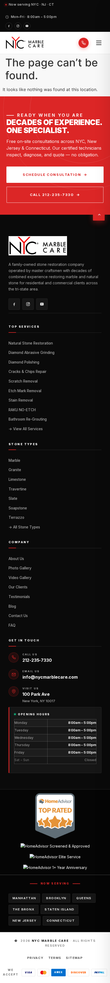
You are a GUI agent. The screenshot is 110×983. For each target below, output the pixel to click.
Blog (12, 606)
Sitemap (74, 958)
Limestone (17, 479)
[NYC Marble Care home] (24, 42)
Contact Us (18, 616)
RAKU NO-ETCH (22, 410)
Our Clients (18, 587)
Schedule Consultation (52, 174)
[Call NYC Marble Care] (83, 43)
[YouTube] (26, 25)
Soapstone (18, 508)
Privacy (35, 958)
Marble (14, 460)
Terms (54, 958)
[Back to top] (99, 215)
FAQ (12, 625)
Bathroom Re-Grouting (28, 419)
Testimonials (19, 597)
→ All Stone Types (24, 527)
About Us (16, 559)
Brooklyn (56, 898)
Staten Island (59, 909)
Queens (83, 898)
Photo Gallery (20, 568)
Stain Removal (21, 400)
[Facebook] (8, 25)
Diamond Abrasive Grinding (31, 352)
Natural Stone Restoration (31, 343)
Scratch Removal (23, 381)
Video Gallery (20, 578)
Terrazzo (16, 517)
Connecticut (61, 920)
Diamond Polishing (24, 362)
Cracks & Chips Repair (27, 371)
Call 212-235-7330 (52, 194)
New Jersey (25, 920)
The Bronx (23, 909)
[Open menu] (99, 43)
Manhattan (24, 898)
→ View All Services (26, 429)
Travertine (17, 489)
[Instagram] (17, 25)
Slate (13, 498)
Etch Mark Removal (25, 391)
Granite (15, 470)
